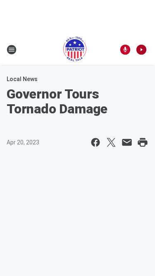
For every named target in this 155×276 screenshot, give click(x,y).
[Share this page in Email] (127, 142)
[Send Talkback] (125, 50)
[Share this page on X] (111, 142)
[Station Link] (74, 49)
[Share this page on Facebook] (95, 142)
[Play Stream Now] (141, 50)
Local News (22, 79)
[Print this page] (142, 142)
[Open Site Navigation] (12, 50)
